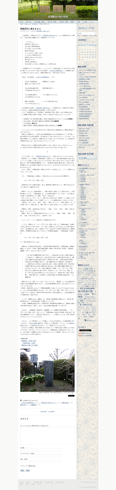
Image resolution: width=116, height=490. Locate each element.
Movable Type (91, 487)
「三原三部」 (83, 314)
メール (91, 22)
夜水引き (85, 282)
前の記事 (43, 411)
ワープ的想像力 (83, 97)
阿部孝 (89, 284)
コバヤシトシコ (85, 224)
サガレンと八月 (89, 302)
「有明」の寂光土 (84, 202)
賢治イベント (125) (84, 138)
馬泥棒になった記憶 (84, 104)
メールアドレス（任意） (27, 453)
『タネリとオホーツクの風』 (87, 99)
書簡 (82, 301)
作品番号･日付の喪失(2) (85, 111)
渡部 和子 (83, 172)
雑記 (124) (82, 147)
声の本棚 (83, 179)
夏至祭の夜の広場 (84, 118)
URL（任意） (24, 459)
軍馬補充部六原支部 (84, 116)
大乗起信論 (64, 402)
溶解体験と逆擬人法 (84, 184)
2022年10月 (35, 24)
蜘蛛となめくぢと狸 (89, 298)
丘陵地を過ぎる (87, 308)
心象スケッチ (90, 313)
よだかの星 (87, 274)
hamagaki (83, 178)
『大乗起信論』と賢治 (28, 343)
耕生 (82, 186)
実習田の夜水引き (84, 81)
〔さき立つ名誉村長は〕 (56, 70)
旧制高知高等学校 (84, 83)
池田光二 (83, 232)
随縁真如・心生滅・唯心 (29, 341)
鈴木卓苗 (85, 284)
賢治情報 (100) (83, 140)
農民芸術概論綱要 (87, 288)
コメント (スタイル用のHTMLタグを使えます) (34, 425)
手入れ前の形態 (36, 323)
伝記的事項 (39, 31)
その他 (85, 22)
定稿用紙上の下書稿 (84, 79)
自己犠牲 (82, 273)
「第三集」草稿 (63, 22)
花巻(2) (81, 240)
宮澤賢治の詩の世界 (58, 17)
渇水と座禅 (89, 282)
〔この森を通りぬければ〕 (86, 278)
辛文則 (82, 189)
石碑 (79, 22)
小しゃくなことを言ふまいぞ (87, 95)
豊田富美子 (83, 197)
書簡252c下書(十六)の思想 (30, 345)
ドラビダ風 (82, 308)
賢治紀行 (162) (83, 133)
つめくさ (83, 213)
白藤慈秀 (33, 405)
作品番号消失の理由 (84, 109)
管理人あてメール (86, 333)
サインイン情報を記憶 (28, 466)
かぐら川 (83, 176)
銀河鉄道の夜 (85, 291)
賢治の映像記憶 (83, 106)
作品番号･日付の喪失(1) (85, 113)
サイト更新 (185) (83, 142)
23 (79, 57)
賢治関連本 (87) (83, 135)
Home (21, 22)
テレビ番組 (85, 286)
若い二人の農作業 (84, 102)
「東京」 (89, 314)
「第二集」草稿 (51, 22)
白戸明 (82, 241)
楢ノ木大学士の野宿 (88, 300)
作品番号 (85, 316)
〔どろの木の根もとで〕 (86, 310)
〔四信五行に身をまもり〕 (50, 35)
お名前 (22, 447)
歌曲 (72, 22)
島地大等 (23, 405)
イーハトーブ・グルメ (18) (86, 145)
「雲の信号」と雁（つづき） (87, 175)
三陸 (91, 269)
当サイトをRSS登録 (86, 335)
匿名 (82, 256)
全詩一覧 (28, 22)
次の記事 (51, 411)
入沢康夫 (83, 209)
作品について (28, 24)
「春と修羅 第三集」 (86, 305)
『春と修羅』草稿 (38, 22)
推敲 (83, 312)
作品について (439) (84, 128)
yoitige (82, 218)
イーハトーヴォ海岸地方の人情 (87, 70)
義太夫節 (81, 298)
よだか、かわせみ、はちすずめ (87, 76)
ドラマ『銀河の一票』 (85, 86)
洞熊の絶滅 (82, 92)
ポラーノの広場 (83, 269)
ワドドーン (83, 203)
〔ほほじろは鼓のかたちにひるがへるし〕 (84, 280)
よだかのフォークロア (85, 208)
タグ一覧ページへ (91, 320)
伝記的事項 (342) (83, 131)
